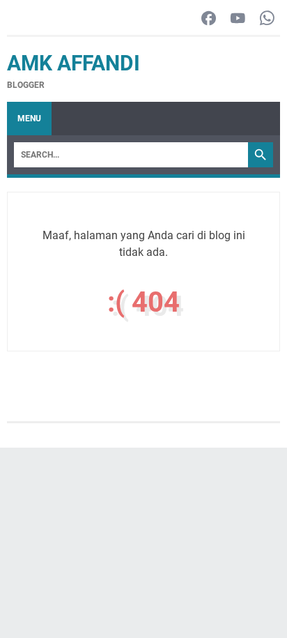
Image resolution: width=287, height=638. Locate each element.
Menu (29, 118)
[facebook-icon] (208, 19)
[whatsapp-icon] (267, 19)
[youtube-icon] (238, 19)
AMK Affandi (73, 63)
